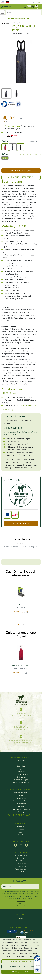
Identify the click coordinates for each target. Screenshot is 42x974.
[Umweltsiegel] (21, 495)
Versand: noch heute (12, 126)
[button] (21, 961)
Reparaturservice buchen (21, 801)
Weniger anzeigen (8, 410)
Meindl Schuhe (21, 861)
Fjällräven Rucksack (21, 866)
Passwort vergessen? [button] (21, 792)
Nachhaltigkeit (21, 872)
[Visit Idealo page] (12, 931)
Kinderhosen (9, 18)
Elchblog (21, 812)
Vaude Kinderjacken (21, 869)
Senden (21, 904)
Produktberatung (21, 798)
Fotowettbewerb (21, 803)
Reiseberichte (21, 806)
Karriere (21, 829)
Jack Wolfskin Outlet (21, 855)
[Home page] (2, 18)
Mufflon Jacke (21, 858)
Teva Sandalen (21, 863)
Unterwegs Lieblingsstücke (21, 809)
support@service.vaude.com (26, 405)
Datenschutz (28, 898)
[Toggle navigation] (2, 12)
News (21, 832)
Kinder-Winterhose (22, 18)
